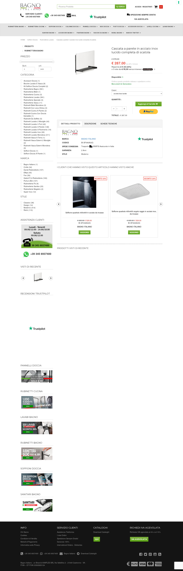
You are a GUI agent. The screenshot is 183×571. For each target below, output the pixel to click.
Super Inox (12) (30, 191)
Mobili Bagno (117, 33)
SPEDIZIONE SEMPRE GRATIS (143, 14)
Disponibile (116, 77)
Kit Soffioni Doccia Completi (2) (36, 86)
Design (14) (28, 205)
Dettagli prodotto (70, 123)
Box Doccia (104, 26)
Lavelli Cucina (153, 26)
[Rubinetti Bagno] (37, 454)
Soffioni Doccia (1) (31, 151)
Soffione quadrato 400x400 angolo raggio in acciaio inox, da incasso (134, 212)
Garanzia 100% (63, 541)
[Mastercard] (150, 565)
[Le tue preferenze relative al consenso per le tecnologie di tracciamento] (178, 2)
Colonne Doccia (72, 26)
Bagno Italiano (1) (31, 164)
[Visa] (142, 565)
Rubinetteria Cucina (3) (33, 94)
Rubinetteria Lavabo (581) (34, 97)
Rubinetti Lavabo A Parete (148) (36, 127)
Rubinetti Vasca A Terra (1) (34, 137)
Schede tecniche (108, 123)
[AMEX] (158, 565)
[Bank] (128, 565)
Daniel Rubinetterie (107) (33, 170)
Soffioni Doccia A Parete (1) (34, 153)
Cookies (24, 535)
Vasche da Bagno (100, 33)
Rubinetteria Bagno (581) (34, 89)
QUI (96, 539)
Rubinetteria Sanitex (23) (33, 186)
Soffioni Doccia (55, 26)
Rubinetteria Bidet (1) (32, 91)
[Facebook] (140, 555)
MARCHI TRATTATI (133, 33)
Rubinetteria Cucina (36, 26)
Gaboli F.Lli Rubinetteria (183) (35, 178)
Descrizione (90, 123)
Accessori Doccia (135, 26)
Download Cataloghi (101, 532)
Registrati (147, 6)
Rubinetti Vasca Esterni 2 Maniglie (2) (37, 141)
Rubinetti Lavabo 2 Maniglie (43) (36, 121)
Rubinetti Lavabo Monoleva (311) (37, 135)
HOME (23, 40)
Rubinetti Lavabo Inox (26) (34, 132)
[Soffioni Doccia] (37, 479)
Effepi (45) (28, 172)
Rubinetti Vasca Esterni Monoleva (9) (37, 146)
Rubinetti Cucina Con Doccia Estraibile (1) (35, 114)
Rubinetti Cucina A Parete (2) (35, 110)
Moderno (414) (29, 207)
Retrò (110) (28, 210)
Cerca (121, 6)
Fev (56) (27, 175)
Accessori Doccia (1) (32, 80)
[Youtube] (154, 555)
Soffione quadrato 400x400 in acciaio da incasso (84, 212)
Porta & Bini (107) (31, 181)
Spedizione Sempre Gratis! (67, 538)
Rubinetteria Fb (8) (31, 183)
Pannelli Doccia (89, 26)
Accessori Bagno (66, 33)
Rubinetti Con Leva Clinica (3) (35, 108)
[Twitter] (145, 555)
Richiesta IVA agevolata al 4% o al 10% (145, 532)
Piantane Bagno (83, 33)
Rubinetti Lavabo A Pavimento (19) (37, 129)
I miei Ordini (61, 535)
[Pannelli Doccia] (37, 376)
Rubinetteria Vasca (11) (33, 102)
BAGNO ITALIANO (88, 139)
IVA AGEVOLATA (141, 19)
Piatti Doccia (118, 26)
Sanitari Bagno (48, 33)
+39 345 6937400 (32, 16)
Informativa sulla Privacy (30, 545)
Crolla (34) (28, 167)
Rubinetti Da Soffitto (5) (33, 118)
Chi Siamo (25, 532)
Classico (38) (29, 202)
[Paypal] (134, 565)
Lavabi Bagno (168, 26)
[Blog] (159, 555)
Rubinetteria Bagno (16, 26)
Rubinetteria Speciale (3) (33, 100)
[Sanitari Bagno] (37, 505)
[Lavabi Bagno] (37, 428)
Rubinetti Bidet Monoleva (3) (35, 105)
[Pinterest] (150, 555)
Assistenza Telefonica (65, 532)
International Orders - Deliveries (69, 545)
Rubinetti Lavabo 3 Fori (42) (35, 124)
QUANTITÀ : (117, 99)
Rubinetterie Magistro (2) (33, 189)
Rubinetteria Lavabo (47, 40)
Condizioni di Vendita (29, 538)
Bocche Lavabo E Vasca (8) (34, 83)
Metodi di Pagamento (29, 541)
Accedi (138, 6)
